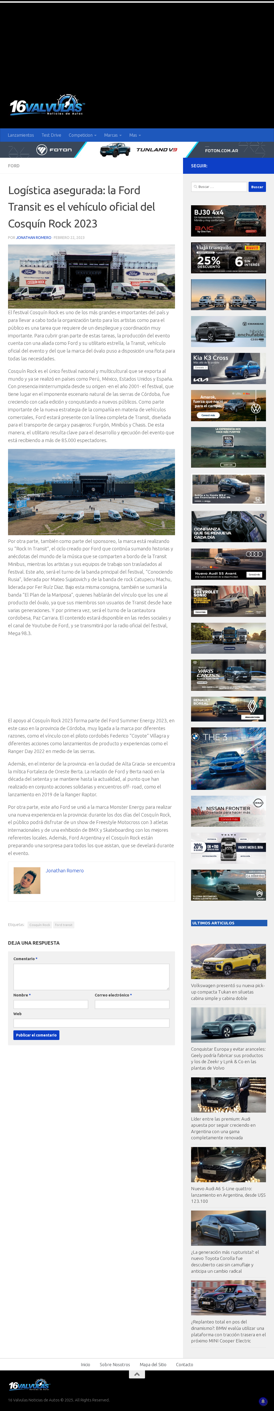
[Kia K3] (228, 382)
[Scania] (229, 541)
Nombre (22, 995)
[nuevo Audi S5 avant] (228, 578)
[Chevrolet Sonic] (228, 615)
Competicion (81, 135)
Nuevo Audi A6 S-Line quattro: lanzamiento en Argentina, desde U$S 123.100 (228, 1195)
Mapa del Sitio (153, 1364)
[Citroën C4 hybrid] (228, 899)
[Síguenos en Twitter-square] (245, 165)
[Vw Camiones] (228, 652)
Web (17, 1014)
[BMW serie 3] (228, 788)
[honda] (228, 503)
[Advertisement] (137, 42)
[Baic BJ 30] (228, 235)
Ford (14, 165)
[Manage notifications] (263, 1401)
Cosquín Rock (39, 925)
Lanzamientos (21, 135)
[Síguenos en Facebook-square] (237, 165)
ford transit (64, 925)
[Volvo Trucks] (228, 862)
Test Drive (51, 135)
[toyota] (228, 689)
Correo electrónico (113, 995)
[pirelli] (228, 272)
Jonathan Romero (33, 237)
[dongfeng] (228, 308)
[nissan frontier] (228, 825)
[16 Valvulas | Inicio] (48, 105)
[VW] (228, 419)
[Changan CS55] (228, 345)
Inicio (85, 1364)
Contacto (184, 1364)
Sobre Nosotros (115, 1364)
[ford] (228, 466)
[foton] (137, 150)
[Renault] (228, 720)
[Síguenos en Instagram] (263, 165)
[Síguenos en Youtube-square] (254, 165)
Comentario (25, 959)
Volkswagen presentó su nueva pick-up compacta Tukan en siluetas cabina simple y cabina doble (228, 991)
